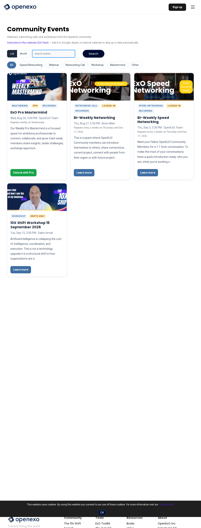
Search (93, 54)
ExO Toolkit (102, 523)
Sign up (177, 7)
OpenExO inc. (167, 523)
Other (135, 65)
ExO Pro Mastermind (28, 112)
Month (23, 53)
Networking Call (75, 65)
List (12, 53)
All (11, 65)
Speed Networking (31, 65)
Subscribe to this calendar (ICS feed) (28, 42)
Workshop (97, 65)
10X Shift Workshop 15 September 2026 (30, 224)
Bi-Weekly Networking (94, 117)
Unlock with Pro (23, 172)
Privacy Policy (166, 504)
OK (102, 512)
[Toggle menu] (192, 7)
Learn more (84, 172)
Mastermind (117, 65)
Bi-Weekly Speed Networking (153, 119)
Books (130, 523)
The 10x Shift (72, 523)
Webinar (54, 65)
